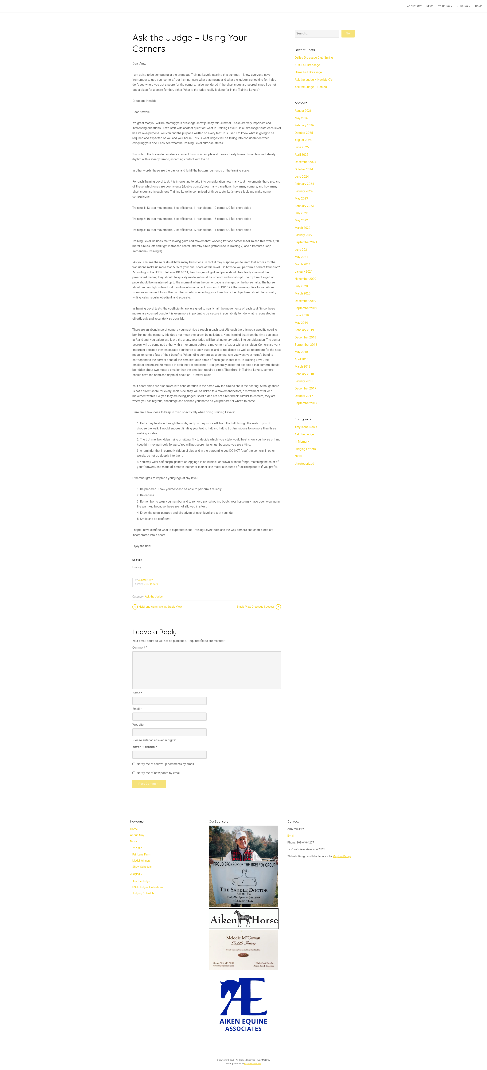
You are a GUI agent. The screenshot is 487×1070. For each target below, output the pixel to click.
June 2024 (302, 176)
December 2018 (305, 337)
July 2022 (301, 213)
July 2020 (301, 286)
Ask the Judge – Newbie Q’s (314, 79)
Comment (139, 647)
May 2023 (301, 198)
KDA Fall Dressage (307, 65)
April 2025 (301, 154)
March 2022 (302, 228)
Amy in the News (306, 427)
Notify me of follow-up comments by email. (165, 764)
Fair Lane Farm (141, 854)
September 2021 (306, 242)
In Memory (302, 441)
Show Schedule (142, 866)
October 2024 (304, 169)
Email (137, 709)
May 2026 (301, 118)
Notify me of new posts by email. (159, 773)
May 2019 (301, 323)
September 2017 (306, 403)
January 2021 (304, 271)
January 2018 (304, 381)
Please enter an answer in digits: (154, 740)
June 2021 (302, 249)
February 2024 (304, 184)
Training (135, 847)
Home (134, 829)
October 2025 (304, 133)
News (298, 456)
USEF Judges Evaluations (147, 887)
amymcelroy (145, 580)
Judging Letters (305, 449)
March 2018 (302, 366)
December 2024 (305, 162)
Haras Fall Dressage (308, 72)
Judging (135, 874)
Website (138, 724)
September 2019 (306, 308)
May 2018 (301, 352)
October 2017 (304, 396)
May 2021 (301, 257)
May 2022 (301, 220)
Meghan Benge (342, 856)
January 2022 (304, 235)
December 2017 (305, 388)
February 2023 (304, 206)
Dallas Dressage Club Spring (314, 57)
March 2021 (302, 264)
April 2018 (301, 359)
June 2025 (302, 147)
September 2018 (306, 344)
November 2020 (305, 279)
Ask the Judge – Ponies (311, 87)
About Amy (137, 835)
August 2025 (303, 140)
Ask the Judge (154, 596)
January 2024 (304, 191)
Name (137, 693)
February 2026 (304, 125)
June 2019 (302, 315)
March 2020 (302, 293)
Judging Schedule (143, 893)
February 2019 (304, 330)
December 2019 (305, 301)
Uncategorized (304, 463)
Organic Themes (252, 1063)
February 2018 (304, 374)
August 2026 (303, 111)
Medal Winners (141, 860)
